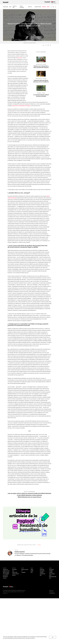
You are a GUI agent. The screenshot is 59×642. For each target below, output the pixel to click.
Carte (27, 21)
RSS (40, 575)
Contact (4, 578)
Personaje (5, 6)
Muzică (44, 64)
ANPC (50, 575)
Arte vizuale (39, 78)
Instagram (42, 570)
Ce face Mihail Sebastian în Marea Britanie (29, 495)
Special (30, 6)
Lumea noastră (15, 573)
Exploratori (39, 64)
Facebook (42, 569)
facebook (46, 45)
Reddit (50, 45)
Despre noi (5, 569)
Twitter (48, 45)
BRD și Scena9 (6, 572)
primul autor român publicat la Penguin (21, 105)
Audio (32, 570)
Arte (10, 6)
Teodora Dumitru (30, 28)
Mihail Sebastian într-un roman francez (29, 497)
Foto (32, 572)
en (53, 6)
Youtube (41, 572)
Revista (44, 6)
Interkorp (52, 593)
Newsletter (5, 576)
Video (32, 569)
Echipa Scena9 (6, 570)
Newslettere (38, 6)
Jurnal (31, 21)
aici (34, 638)
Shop (48, 6)
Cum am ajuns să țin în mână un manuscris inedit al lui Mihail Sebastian (29, 493)
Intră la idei (14, 572)
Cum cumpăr (52, 573)
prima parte (19, 57)
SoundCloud (42, 573)
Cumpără (23, 572)
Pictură (44, 78)
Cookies (51, 572)
